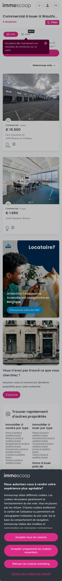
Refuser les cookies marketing (31, 564)
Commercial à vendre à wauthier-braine (17, 450)
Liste (12, 34)
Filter (54, 22)
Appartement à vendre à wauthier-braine (17, 445)
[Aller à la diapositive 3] (32, 118)
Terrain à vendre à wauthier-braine (14, 461)
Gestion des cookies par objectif (31, 574)
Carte (27, 34)
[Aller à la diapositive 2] (31, 118)
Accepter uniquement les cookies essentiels (31, 550)
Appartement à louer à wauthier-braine (43, 439)
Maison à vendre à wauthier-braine (14, 439)
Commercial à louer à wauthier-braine (42, 445)
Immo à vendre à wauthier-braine (14, 434)
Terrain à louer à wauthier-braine (40, 456)
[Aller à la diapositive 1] (29, 118)
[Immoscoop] (17, 5)
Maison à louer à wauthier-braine (40, 434)
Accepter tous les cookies (31, 537)
